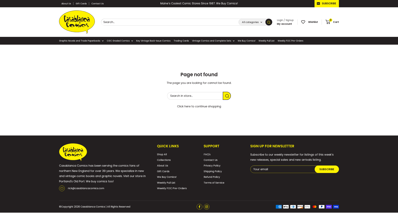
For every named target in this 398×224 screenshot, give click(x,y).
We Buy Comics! (246, 40)
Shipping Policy (213, 171)
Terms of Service (214, 182)
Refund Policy (212, 177)
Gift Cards (81, 3)
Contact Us (97, 3)
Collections (164, 160)
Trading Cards (181, 40)
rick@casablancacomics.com (86, 188)
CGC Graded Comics (118, 40)
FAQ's (207, 154)
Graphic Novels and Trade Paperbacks (79, 40)
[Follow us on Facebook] (199, 207)
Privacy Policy (212, 165)
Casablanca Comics (93, 206)
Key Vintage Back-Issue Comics (153, 40)
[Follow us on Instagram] (206, 207)
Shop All (162, 154)
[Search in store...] (227, 96)
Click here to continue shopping (199, 106)
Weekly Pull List (267, 40)
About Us (66, 3)
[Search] (268, 22)
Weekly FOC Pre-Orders (290, 40)
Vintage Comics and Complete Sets (211, 40)
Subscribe (329, 3)
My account (284, 24)
